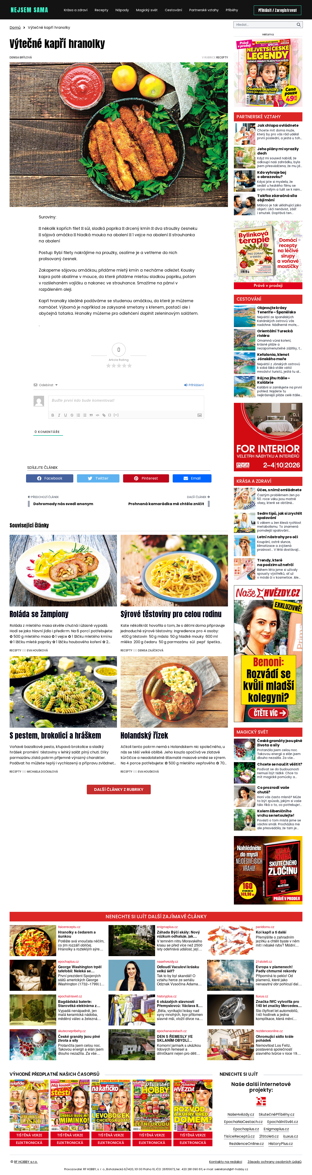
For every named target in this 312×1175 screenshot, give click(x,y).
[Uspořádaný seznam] (78, 415)
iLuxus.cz (290, 1136)
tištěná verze (29, 1135)
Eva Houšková (37, 650)
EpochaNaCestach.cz (243, 1121)
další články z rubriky (118, 789)
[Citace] (91, 415)
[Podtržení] (65, 415)
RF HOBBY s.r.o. (26, 1161)
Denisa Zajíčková (150, 650)
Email (195, 478)
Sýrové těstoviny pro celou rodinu (171, 614)
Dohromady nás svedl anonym (63, 503)
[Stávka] (72, 415)
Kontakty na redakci (225, 1161)
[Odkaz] (104, 415)
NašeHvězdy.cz (240, 1114)
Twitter (101, 478)
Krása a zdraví (75, 10)
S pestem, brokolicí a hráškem (55, 735)
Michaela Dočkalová (42, 772)
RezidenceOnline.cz (246, 1143)
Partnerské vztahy (204, 10)
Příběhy (232, 10)
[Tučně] (53, 415)
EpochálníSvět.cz (282, 1121)
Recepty (101, 10)
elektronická (29, 1142)
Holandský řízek (144, 735)
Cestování (173, 10)
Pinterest (149, 478)
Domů (15, 27)
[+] (116, 415)
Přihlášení (196, 385)
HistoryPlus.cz (280, 1143)
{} (109, 415)
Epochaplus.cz (246, 1129)
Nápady (122, 10)
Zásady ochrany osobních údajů (274, 1161)
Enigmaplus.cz (276, 1129)
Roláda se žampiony (39, 614)
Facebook (52, 478)
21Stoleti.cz (269, 1136)
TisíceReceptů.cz (239, 1136)
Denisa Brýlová (21, 57)
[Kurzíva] (59, 415)
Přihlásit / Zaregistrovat (277, 10)
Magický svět (147, 10)
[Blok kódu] (97, 415)
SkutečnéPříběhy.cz (276, 1114)
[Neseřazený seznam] (85, 415)
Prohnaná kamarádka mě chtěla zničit (166, 503)
